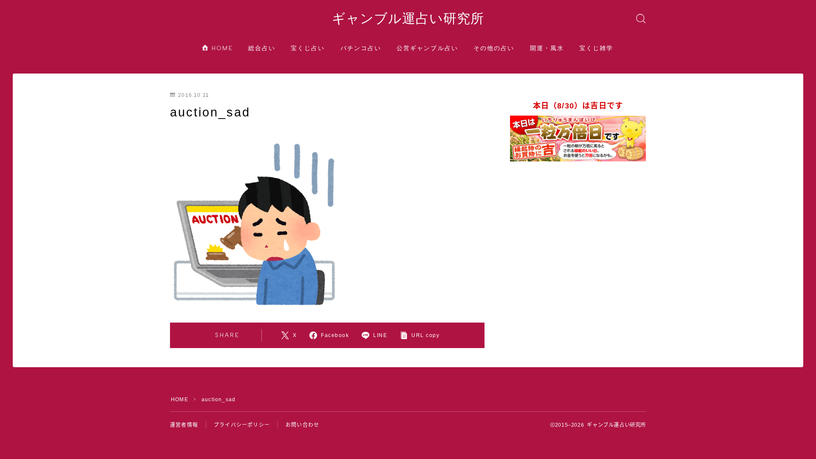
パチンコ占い (361, 48)
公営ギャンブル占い (427, 48)
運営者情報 (184, 425)
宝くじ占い (308, 48)
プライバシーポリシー (242, 425)
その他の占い (494, 48)
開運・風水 (547, 48)
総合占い (261, 48)
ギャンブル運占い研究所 (408, 18)
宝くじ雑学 (596, 48)
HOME (221, 48)
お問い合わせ (302, 425)
